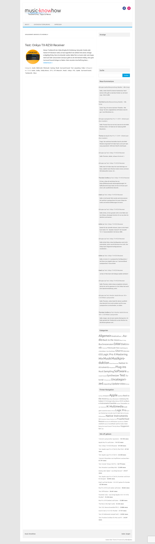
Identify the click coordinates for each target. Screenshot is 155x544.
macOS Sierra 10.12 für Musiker (108, 510)
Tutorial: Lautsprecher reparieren (109, 439)
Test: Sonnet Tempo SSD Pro (107, 464)
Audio (34, 68)
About (27, 24)
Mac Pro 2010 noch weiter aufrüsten (110, 488)
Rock (101, 371)
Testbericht (28, 73)
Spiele (78, 70)
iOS (100, 354)
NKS (100, 419)
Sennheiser (121, 421)
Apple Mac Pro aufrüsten (106, 442)
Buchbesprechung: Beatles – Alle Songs (118, 87)
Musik (57, 68)
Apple (113, 395)
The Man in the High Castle (107, 504)
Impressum (58, 24)
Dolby (38, 70)
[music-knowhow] (46, 18)
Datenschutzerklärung (42, 24)
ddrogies (101, 87)
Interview (126, 351)
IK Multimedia (114, 406)
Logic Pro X (109, 354)
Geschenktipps (110, 351)
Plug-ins (120, 366)
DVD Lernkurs (124, 401)
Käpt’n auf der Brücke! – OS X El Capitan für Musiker (114, 482)
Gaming (52, 68)
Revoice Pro (108, 421)
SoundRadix (111, 423)
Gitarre (119, 351)
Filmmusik (46, 68)
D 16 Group (107, 401)
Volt (102, 428)
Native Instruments (117, 415)
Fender (118, 403)
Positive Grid (113, 419)
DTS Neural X (58, 70)
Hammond (103, 407)
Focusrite (124, 403)
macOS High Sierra (118, 413)
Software (120, 371)
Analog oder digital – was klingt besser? (110, 471)
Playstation (112, 367)
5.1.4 (29, 70)
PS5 (74, 70)
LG (114, 410)
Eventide (113, 403)
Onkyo (70, 70)
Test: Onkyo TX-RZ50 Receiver (45, 45)
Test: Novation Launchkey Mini (108, 467)
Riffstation (114, 421)
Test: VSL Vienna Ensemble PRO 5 (109, 507)
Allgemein (105, 335)
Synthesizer (113, 375)
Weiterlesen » (48, 63)
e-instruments (104, 403)
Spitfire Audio (120, 423)
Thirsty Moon (116, 426)
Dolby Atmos (45, 70)
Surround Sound (65, 68)
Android (115, 336)
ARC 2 (121, 336)
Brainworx (116, 399)
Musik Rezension (113, 363)
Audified (120, 396)
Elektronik (39, 68)
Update (115, 383)
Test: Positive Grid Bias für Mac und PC (110, 517)
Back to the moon (111, 340)
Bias (108, 399)
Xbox (35, 73)
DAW (117, 344)
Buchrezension (106, 344)
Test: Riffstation (103, 491)
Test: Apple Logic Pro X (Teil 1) (108, 455)
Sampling (109, 371)
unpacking (77, 68)
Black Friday (123, 340)
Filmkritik (104, 348)
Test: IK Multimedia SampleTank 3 (109, 514)
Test (72, 68)
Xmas (127, 384)
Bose (111, 399)
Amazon (106, 396)
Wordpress (128, 539)
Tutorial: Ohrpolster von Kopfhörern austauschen (114, 458)
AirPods (101, 396)
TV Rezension (107, 380)
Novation (103, 419)
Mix (101, 358)
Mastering (121, 354)
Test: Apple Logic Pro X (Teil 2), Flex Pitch (111, 449)
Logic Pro (120, 410)
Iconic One (109, 539)
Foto (117, 348)
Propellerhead (123, 419)
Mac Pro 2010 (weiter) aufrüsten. (109, 500)
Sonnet (106, 423)
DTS (51, 70)
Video (83, 68)
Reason (101, 421)
